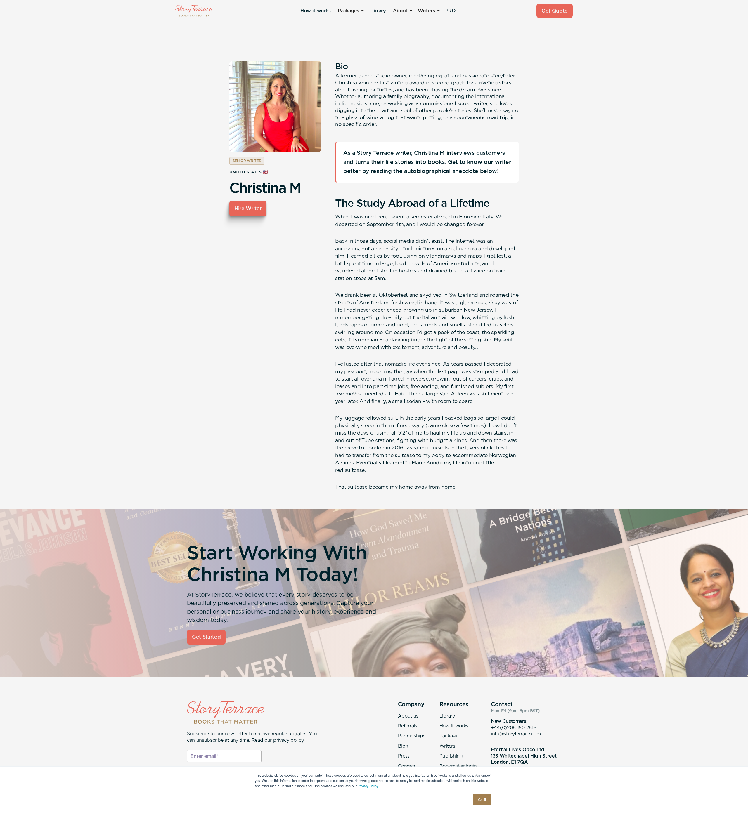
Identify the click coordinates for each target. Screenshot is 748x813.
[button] (350, 10)
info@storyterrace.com (516, 733)
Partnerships (411, 736)
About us (408, 716)
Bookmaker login (458, 766)
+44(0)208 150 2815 (513, 727)
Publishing (451, 756)
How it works (315, 10)
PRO (450, 10)
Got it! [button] (482, 799)
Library (377, 10)
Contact (406, 766)
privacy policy (288, 740)
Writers (447, 746)
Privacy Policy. (368, 785)
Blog (403, 746)
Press (404, 756)
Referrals (407, 726)
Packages (449, 736)
